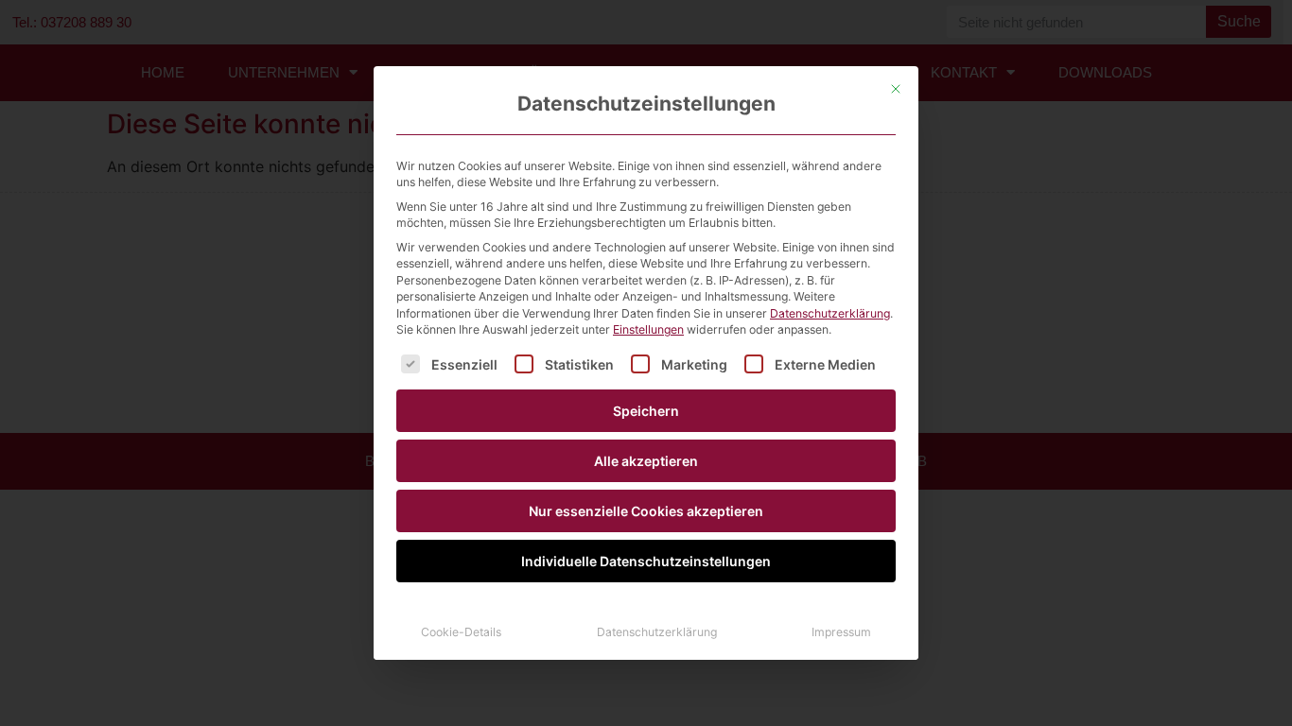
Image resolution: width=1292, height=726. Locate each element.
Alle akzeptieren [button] (646, 461)
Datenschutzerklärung (830, 313)
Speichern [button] (646, 411)
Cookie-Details (461, 632)
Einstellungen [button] (648, 329)
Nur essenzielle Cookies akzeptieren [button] (646, 511)
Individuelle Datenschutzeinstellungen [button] (646, 561)
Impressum (841, 632)
